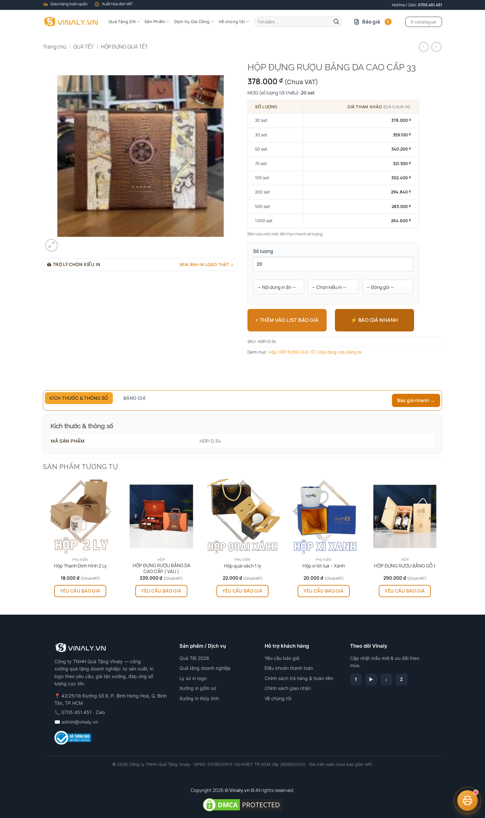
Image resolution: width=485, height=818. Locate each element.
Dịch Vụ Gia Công (192, 21)
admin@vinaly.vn (79, 722)
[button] (51, 245)
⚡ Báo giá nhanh (374, 320)
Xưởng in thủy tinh (199, 698)
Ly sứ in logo (193, 678)
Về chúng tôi (232, 21)
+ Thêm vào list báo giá (286, 320)
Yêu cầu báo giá (80, 591)
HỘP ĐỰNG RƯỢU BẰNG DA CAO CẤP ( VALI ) (161, 568)
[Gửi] (336, 21)
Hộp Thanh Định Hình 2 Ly (80, 566)
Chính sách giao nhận (288, 688)
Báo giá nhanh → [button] (416, 400)
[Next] (442, 546)
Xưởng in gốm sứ (197, 688)
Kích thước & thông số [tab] (78, 398)
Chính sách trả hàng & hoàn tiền (299, 678)
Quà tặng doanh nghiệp (205, 668)
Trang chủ (54, 46)
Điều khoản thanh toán (289, 668)
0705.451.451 (430, 5)
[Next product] (424, 47)
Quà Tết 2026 (194, 658)
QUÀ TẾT (83, 46)
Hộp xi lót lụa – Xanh (324, 566)
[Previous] (43, 546)
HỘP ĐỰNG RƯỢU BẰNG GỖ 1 (405, 566)
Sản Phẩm (155, 21)
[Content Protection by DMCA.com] (242, 804)
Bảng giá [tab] (134, 398)
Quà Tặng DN (122, 21)
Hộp (272, 352)
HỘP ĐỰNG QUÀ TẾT (124, 46)
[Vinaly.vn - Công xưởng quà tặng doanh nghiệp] (71, 22)
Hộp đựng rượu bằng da (340, 352)
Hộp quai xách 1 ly (242, 566)
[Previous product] (436, 47)
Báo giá (375, 21)
